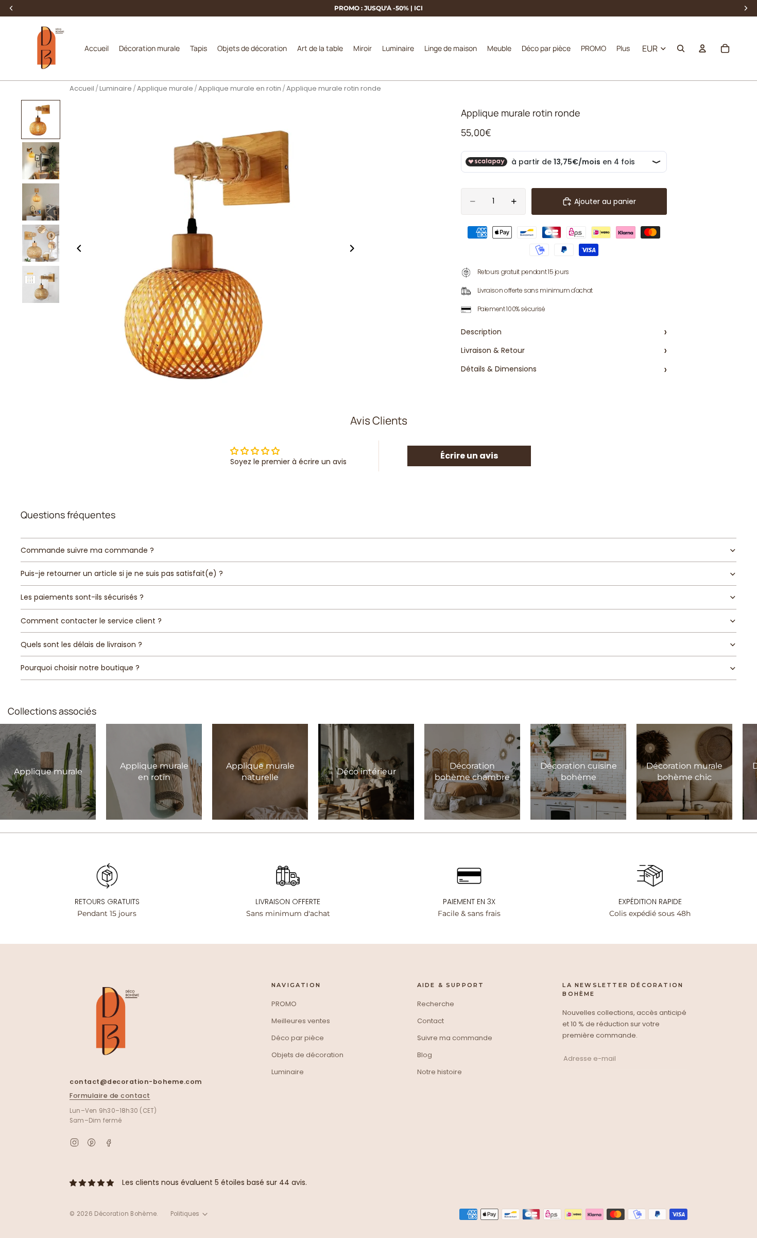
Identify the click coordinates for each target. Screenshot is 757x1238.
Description (564, 331)
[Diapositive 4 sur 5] (40, 243)
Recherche (435, 1004)
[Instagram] (74, 1142)
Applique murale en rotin (239, 88)
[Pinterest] (91, 1142)
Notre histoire (439, 1072)
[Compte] (702, 48)
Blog (424, 1055)
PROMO (284, 1004)
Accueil (82, 88)
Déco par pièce (297, 1038)
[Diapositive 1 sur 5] (40, 119)
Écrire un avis (469, 456)
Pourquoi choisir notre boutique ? (80, 668)
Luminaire (115, 88)
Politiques (184, 1214)
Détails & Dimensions (564, 369)
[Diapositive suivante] (354, 250)
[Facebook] (108, 1142)
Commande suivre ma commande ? (87, 550)
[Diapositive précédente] (76, 250)
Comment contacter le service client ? (91, 621)
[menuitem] (623, 48)
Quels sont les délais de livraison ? (81, 644)
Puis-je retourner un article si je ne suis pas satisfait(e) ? (122, 573)
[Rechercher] (680, 48)
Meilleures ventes (300, 1021)
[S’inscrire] (695, 1059)
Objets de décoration (307, 1055)
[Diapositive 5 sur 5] (40, 284)
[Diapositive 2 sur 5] (40, 160)
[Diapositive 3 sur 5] (40, 202)
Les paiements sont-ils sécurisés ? (82, 597)
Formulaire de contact (110, 1095)
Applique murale (165, 88)
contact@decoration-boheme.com (136, 1081)
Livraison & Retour (564, 350)
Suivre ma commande (454, 1038)
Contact (430, 1021)
